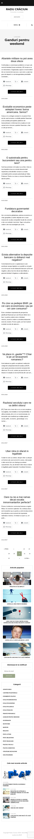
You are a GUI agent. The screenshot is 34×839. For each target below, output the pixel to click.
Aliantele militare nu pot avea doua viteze (17, 60)
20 (29, 549)
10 (24, 549)
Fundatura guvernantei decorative (17, 210)
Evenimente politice (9, 696)
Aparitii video (7, 689)
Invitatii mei (6, 724)
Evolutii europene (9, 703)
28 (9, 553)
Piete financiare (8, 741)
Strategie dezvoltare (10, 751)
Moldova (6, 730)
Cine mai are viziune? (17, 808)
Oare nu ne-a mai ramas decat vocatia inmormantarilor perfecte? (17, 500)
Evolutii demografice (10, 699)
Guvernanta (7, 720)
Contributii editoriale (10, 693)
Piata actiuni (7, 734)
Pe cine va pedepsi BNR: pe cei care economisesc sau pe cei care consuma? (17, 306)
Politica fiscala (8, 744)
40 (9, 558)
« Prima (6, 549)
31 (24, 553)
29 (14, 553)
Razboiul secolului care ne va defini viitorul (17, 404)
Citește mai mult (17, 91)
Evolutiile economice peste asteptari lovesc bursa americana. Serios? (17, 109)
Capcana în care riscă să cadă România (17, 657)
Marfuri (5, 727)
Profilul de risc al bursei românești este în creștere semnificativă (19, 801)
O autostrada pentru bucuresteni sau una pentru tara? (17, 160)
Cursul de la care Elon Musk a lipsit (17, 640)
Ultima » (26, 558)
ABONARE (17, 17)
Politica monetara (9, 748)
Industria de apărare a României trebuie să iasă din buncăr (19, 793)
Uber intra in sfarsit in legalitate (17, 452)
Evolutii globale (8, 706)
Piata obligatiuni (8, 737)
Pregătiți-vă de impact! (17, 586)
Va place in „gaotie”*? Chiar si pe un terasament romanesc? (17, 357)
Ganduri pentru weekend (11, 717)
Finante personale (9, 713)
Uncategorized (8, 755)
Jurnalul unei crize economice (17, 604)
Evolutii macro (8, 710)
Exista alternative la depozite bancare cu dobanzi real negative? (17, 257)
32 (29, 553)
